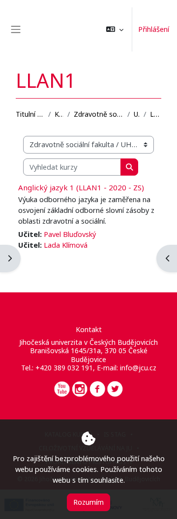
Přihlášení (153, 29)
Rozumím (88, 502)
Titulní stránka (30, 114)
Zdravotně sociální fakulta (98, 114)
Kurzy (59, 114)
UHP (137, 114)
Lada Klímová (66, 245)
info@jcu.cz (138, 367)
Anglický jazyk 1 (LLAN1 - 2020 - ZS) (81, 187)
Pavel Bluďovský (70, 234)
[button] (115, 29)
